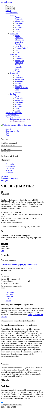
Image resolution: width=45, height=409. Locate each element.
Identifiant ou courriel (9, 143)
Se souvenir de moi (10, 156)
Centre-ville (10, 164)
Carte (7, 133)
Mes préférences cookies (20, 120)
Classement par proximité (13, 286)
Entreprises (10, 168)
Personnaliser (7, 321)
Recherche (10, 8)
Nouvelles (9, 172)
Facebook (4, 176)
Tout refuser (19, 321)
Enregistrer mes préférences (11, 405)
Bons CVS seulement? (12, 284)
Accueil (8, 129)
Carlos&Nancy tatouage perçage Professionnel (19, 264)
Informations (10, 166)
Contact (8, 135)
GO (2, 251)
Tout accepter (29, 321)
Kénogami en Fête (12, 131)
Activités (9, 170)
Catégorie (4, 281)
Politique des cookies (18, 119)
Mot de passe (5, 149)
